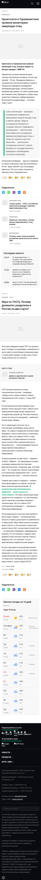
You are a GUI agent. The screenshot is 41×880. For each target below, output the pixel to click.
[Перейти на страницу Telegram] (27, 733)
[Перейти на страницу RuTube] (24, 733)
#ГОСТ (11, 297)
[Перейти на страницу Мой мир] (15, 733)
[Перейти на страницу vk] (3, 733)
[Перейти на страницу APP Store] (19, 744)
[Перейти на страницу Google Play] (7, 744)
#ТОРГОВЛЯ (5, 297)
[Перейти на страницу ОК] (11, 733)
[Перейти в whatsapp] (8, 193)
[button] (3, 192)
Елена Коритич (17, 799)
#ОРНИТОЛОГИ (6, 14)
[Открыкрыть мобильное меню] (38, 3)
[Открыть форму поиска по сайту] (32, 3)
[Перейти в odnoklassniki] (24, 193)
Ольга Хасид (10, 566)
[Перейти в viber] (14, 193)
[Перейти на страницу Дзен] (20, 733)
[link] (15, 201)
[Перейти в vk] (19, 193)
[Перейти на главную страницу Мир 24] (5, 3)
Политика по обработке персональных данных (19, 841)
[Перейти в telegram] (3, 193)
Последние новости (14, 253)
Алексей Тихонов (21, 796)
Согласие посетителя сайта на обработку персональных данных (16, 844)
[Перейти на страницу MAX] (7, 733)
